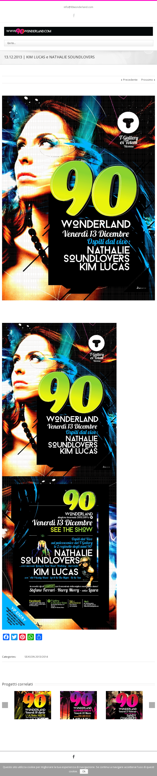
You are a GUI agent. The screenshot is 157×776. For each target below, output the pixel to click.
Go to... (11, 43)
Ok (83, 771)
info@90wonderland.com (78, 7)
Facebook (74, 15)
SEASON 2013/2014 (36, 656)
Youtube (82, 16)
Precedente (130, 79)
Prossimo (147, 79)
